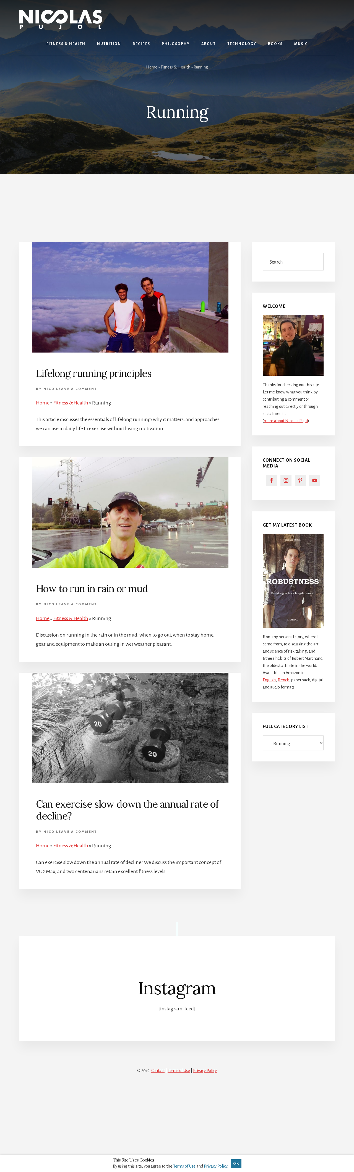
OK (236, 1164)
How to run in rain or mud (92, 588)
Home (151, 67)
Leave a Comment (76, 389)
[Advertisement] (177, 201)
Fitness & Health (175, 67)
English (269, 680)
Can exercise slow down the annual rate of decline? (127, 810)
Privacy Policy (205, 1070)
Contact (158, 1070)
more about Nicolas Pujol (286, 421)
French (283, 680)
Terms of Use (179, 1070)
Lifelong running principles (94, 373)
